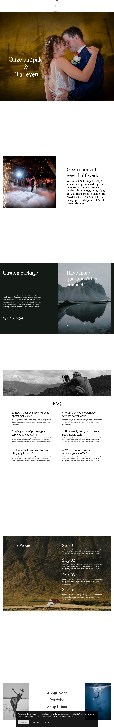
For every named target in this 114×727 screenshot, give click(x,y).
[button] (109, 6)
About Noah (57, 693)
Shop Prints (57, 706)
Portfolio (57, 700)
